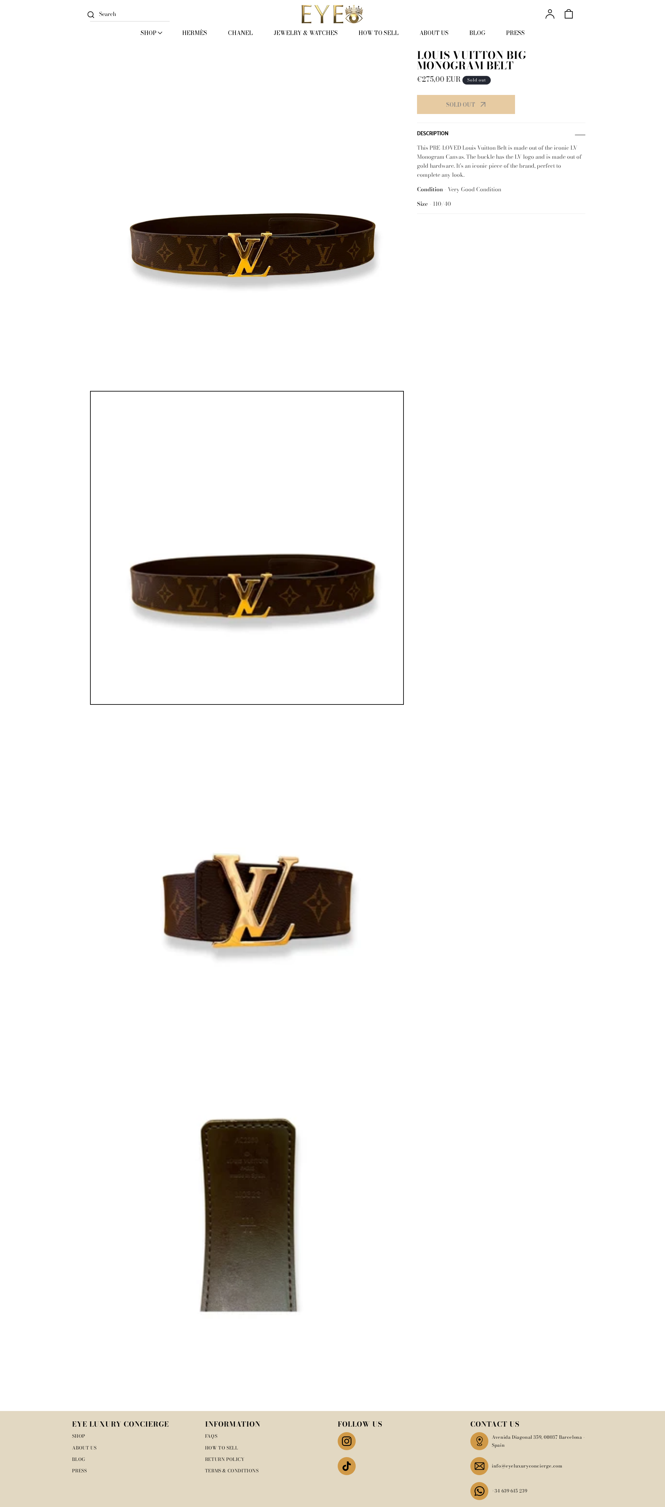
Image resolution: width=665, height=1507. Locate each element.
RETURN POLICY (225, 1459)
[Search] (90, 14)
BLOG (78, 1459)
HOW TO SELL (221, 1447)
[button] (151, 33)
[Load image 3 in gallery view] (247, 1181)
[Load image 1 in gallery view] (247, 547)
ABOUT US (84, 1447)
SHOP (78, 1435)
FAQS (211, 1435)
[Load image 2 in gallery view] (247, 865)
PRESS (79, 1470)
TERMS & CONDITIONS (232, 1470)
